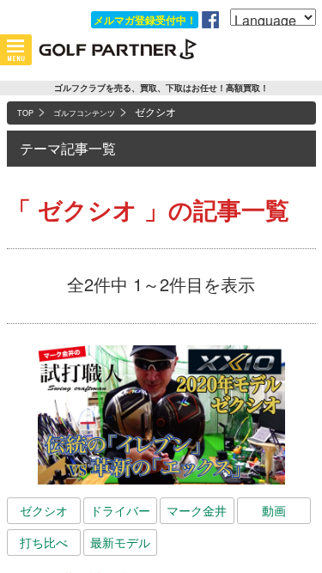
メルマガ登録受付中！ (145, 19)
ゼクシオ (44, 510)
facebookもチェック (210, 19)
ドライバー (120, 510)
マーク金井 (197, 510)
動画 (274, 510)
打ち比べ (44, 542)
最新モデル (120, 542)
